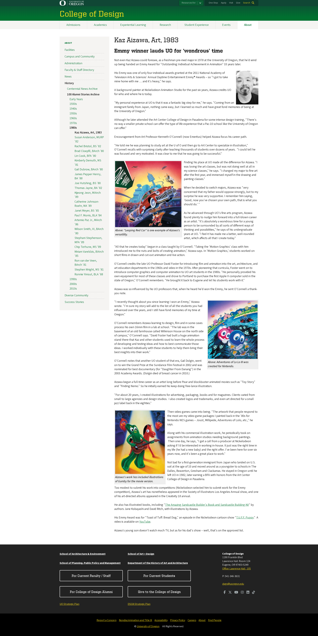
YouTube (144, 522)
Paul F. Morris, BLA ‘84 (88, 215)
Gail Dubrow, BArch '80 (89, 169)
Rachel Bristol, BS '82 (88, 146)
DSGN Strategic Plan (139, 604)
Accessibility (161, 620)
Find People (214, 620)
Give (238, 2)
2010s (73, 289)
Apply (223, 2)
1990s (73, 279)
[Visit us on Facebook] (224, 592)
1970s (73, 123)
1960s (73, 118)
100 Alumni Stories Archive (83, 94)
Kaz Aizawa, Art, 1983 (88, 132)
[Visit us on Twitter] (230, 592)
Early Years (76, 99)
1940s (73, 109)
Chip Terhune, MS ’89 (88, 247)
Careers (192, 620)
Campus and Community (80, 56)
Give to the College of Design (159, 592)
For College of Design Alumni (91, 592)
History (69, 83)
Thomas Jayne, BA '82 (88, 188)
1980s (73, 128)
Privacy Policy (177, 620)
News (68, 76)
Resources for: (189, 2)
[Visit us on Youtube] (236, 592)
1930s (73, 104)
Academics (100, 25)
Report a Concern (106, 620)
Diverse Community (76, 295)
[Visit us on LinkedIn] (248, 592)
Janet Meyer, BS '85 (87, 211)
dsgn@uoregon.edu (233, 584)
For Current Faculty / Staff (91, 576)
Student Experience (196, 25)
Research (165, 25)
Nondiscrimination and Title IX (135, 620)
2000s (73, 284)
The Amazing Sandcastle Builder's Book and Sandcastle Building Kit (207, 505)
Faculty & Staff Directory (79, 70)
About (248, 25)
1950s (73, 113)
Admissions (73, 25)
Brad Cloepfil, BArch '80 (89, 151)
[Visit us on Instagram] (242, 592)
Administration (73, 63)
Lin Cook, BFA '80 (85, 156)
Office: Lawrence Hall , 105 (236, 568)
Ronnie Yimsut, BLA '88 (89, 274)
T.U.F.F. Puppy (245, 517)
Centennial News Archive (82, 89)
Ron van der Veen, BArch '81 (86, 263)
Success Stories (74, 302)
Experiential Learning (133, 25)
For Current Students (159, 576)
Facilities (70, 50)
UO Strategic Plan (69, 604)
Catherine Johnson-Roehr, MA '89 (87, 204)
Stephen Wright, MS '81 (89, 270)
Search (246, 2)
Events (226, 25)
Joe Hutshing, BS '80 (88, 183)
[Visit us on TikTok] (253, 592)
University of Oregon (148, 626)
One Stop (213, 2)
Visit (231, 2)
